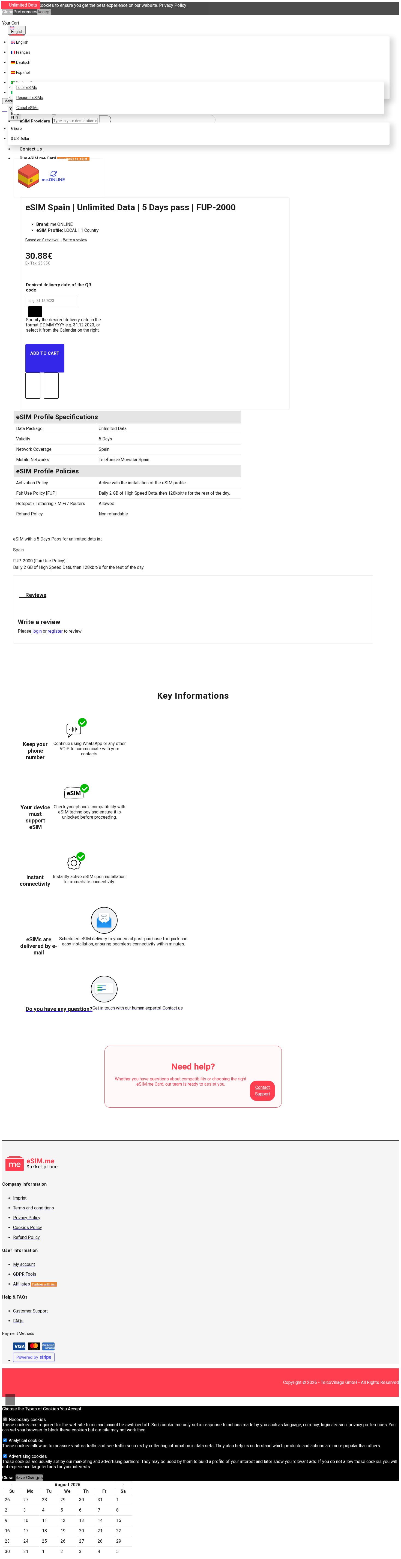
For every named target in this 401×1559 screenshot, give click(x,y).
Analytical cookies (25, 1440)
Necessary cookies (27, 1419)
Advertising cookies (27, 1456)
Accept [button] (44, 11)
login (37, 631)
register (55, 631)
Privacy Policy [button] (172, 5)
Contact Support (262, 1091)
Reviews (35, 595)
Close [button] (7, 11)
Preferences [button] (25, 11)
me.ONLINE (61, 224)
